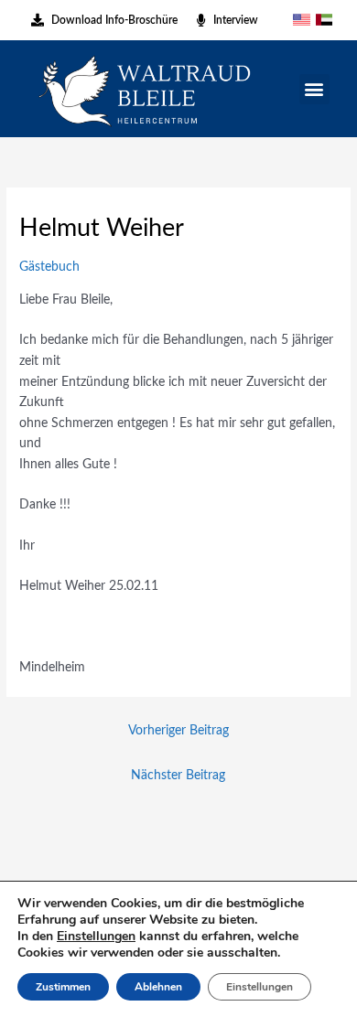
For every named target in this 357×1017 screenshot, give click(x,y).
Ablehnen (158, 987)
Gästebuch (49, 267)
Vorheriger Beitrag (178, 730)
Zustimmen (63, 987)
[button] (314, 89)
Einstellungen (96, 936)
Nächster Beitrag (178, 775)
